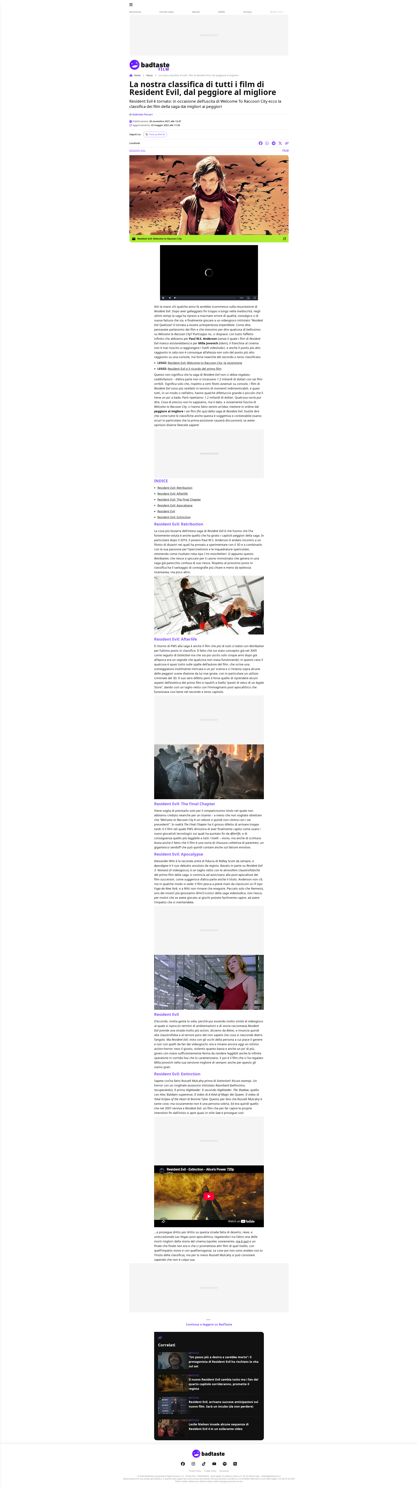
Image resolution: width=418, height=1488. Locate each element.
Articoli (194, 1352)
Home (137, 75)
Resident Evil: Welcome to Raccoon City (159, 238)
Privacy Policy (195, 1471)
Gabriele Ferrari (142, 114)
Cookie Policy (210, 1471)
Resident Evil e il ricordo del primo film (194, 369)
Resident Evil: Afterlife (172, 494)
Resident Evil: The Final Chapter (179, 499)
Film (285, 150)
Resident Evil (137, 150)
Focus (149, 75)
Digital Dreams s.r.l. (175, 1476)
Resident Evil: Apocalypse (175, 505)
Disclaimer (224, 1471)
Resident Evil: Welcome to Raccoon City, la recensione (205, 363)
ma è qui (242, 1241)
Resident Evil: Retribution (174, 488)
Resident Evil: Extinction (174, 517)
